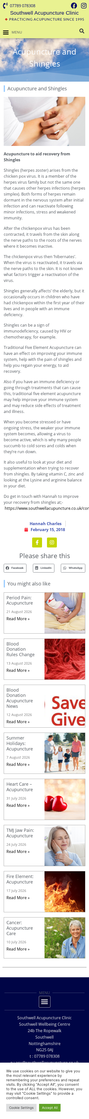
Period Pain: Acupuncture (19, 600)
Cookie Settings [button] (21, 1108)
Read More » (18, 618)
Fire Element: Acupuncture (20, 879)
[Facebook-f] (37, 542)
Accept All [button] (50, 1108)
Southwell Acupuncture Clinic (44, 13)
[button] (6, 32)
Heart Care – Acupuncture (19, 786)
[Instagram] (52, 542)
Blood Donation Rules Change (20, 649)
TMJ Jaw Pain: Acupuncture (20, 833)
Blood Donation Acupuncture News (19, 698)
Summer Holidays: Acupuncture (19, 743)
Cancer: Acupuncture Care (19, 927)
